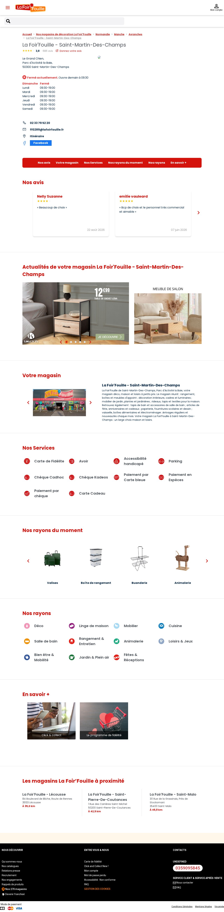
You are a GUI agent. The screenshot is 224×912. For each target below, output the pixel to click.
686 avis (48, 51)
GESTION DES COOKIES (97, 888)
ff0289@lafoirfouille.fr (47, 130)
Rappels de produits (13, 884)
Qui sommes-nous (12, 861)
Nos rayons (156, 163)
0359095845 (188, 868)
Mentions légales (203, 906)
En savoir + (178, 163)
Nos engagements (12, 879)
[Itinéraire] (150, 57)
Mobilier (131, 625)
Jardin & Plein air (94, 657)
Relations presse (11, 870)
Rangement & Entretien (91, 641)
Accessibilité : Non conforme (99, 879)
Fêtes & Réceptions (134, 657)
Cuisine (175, 625)
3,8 (38, 51)
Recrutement (9, 875)
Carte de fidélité (93, 861)
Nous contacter (184, 882)
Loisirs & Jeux (181, 641)
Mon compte (91, 870)
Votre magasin (67, 163)
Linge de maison (93, 625)
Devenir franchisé (15, 894)
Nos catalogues (10, 866)
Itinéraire (37, 136)
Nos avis (44, 163)
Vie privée (219, 906)
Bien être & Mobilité (44, 657)
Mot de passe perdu (95, 875)
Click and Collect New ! (96, 866)
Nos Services (93, 163)
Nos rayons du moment (125, 163)
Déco (38, 625)
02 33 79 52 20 (40, 123)
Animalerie (133, 641)
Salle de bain (45, 641)
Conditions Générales (182, 906)
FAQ (86, 884)
